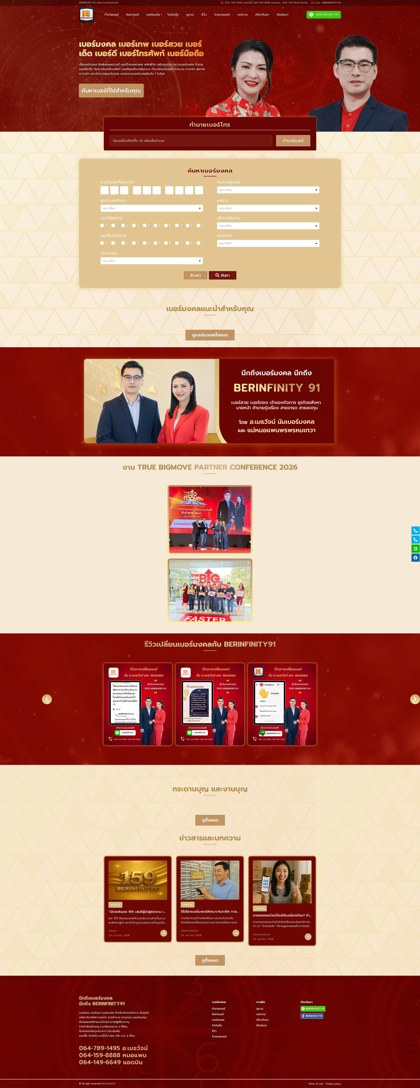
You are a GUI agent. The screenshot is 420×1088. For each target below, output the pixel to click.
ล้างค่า (195, 275)
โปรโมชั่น (173, 14)
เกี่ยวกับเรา (262, 14)
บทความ (242, 14)
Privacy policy (333, 1084)
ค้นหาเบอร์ (132, 14)
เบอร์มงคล (153, 14)
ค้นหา (224, 275)
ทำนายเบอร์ (112, 14)
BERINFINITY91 (313, 1016)
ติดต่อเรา (282, 14)
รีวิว (204, 14)
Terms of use (315, 1084)
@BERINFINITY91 (326, 14)
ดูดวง (190, 14)
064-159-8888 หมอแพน (113, 1055)
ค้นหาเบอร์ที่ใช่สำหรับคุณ (111, 95)
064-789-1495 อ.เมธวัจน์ (113, 1048)
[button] (187, 752)
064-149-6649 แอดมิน (111, 1062)
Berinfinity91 (108, 1083)
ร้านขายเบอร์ (222, 14)
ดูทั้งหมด (210, 820)
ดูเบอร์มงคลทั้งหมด (210, 335)
